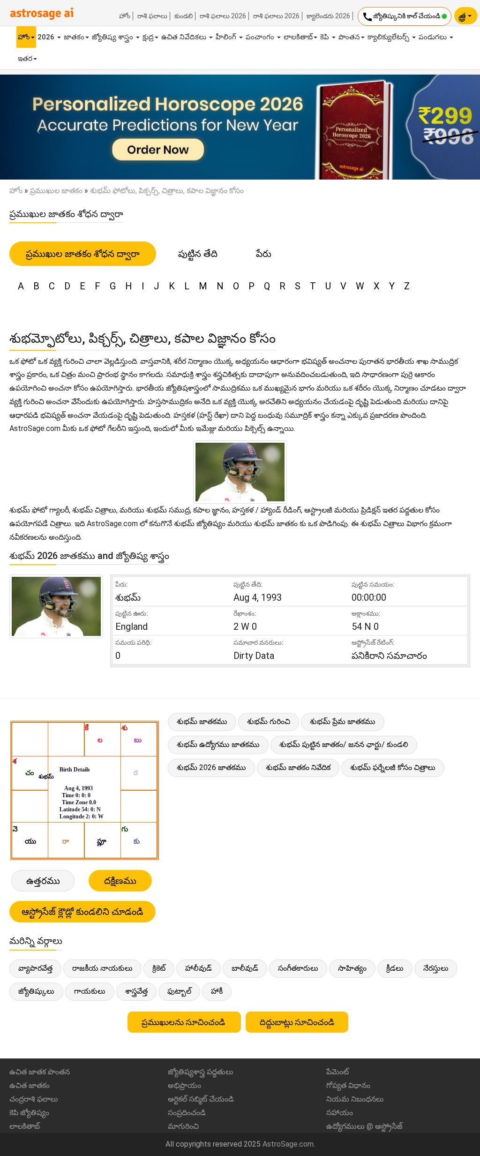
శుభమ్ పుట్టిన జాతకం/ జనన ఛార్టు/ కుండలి (343, 744)
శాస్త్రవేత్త (136, 991)
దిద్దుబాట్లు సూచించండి (297, 1022)
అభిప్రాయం (184, 1085)
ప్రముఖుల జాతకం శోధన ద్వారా (83, 253)
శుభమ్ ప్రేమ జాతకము (342, 721)
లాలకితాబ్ (298, 37)
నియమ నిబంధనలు (355, 1099)
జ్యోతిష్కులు (36, 991)
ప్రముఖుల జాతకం (56, 190)
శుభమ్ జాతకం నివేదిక (298, 767)
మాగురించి (183, 1126)
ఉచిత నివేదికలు (184, 37)
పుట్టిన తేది (198, 253)
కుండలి (183, 16)
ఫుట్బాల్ (179, 991)
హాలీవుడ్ (198, 968)
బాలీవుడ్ (245, 968)
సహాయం (339, 1112)
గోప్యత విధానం (348, 1085)
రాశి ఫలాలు (152, 16)
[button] (36, 127)
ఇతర (25, 58)
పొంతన (349, 37)
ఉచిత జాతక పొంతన (39, 1071)
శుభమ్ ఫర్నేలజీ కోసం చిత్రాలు (392, 767)
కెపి (325, 37)
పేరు (263, 253)
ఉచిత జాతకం (29, 1085)
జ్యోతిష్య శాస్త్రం (113, 37)
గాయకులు (89, 991)
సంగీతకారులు (298, 968)
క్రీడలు (395, 968)
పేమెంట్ (337, 1071)
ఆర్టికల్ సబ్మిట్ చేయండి (201, 1099)
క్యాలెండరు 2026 (328, 16)
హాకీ (217, 991)
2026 (47, 37)
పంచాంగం (261, 37)
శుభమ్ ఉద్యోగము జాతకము (218, 744)
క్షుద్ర (148, 37)
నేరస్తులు (436, 968)
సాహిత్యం (352, 968)
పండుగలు (434, 37)
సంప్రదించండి (187, 1112)
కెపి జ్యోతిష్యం (29, 1112)
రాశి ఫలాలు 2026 (223, 16)
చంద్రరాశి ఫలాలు (33, 1099)
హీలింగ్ (227, 37)
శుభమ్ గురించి (268, 721)
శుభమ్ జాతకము (202, 721)
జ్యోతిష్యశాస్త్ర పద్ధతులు (200, 1071)
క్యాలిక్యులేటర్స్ (389, 37)
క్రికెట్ (158, 968)
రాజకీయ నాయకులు (102, 968)
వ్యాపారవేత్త (35, 968)
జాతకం (74, 37)
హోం (124, 16)
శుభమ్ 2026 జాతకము (211, 767)
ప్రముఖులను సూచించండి (184, 1022)
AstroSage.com (288, 1144)
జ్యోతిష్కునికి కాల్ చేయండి (402, 17)
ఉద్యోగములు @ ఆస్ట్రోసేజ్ (364, 1126)
